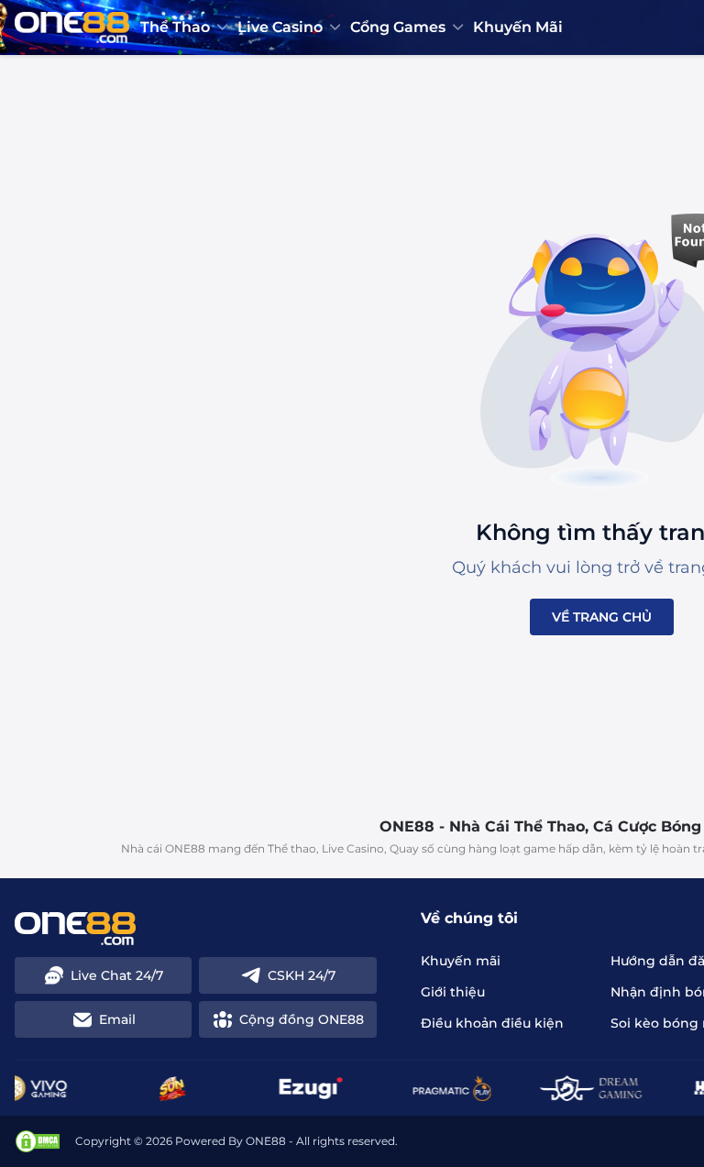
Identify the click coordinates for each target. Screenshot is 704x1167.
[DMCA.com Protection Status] (37, 1141)
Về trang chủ (602, 617)
